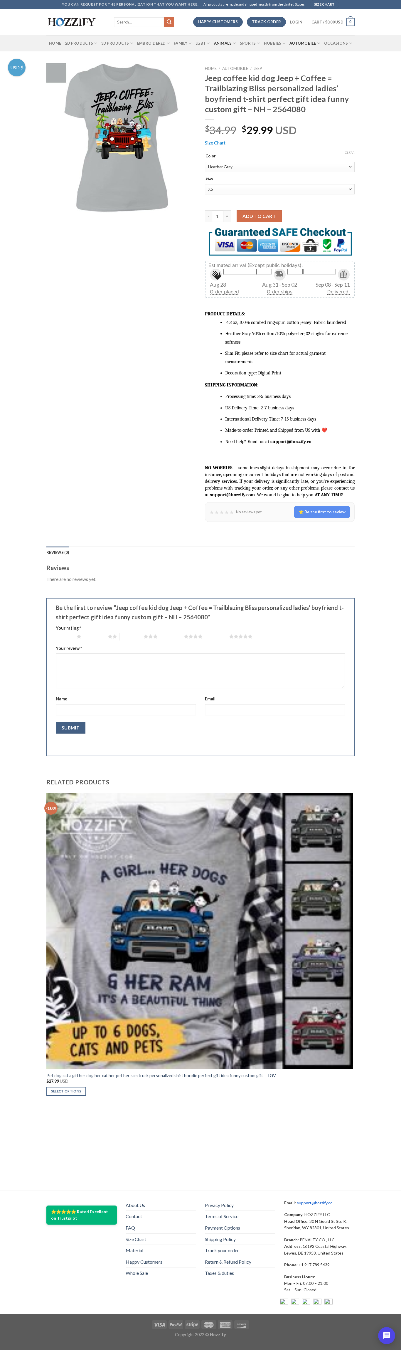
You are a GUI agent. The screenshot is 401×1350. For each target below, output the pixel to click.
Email (210, 698)
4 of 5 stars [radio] (172, 636)
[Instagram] (295, 1303)
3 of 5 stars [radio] (132, 636)
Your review (69, 648)
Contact (134, 1216)
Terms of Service (221, 1216)
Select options (66, 1091)
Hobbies (273, 43)
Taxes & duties (219, 1273)
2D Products (79, 43)
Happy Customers (144, 1262)
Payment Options (222, 1227)
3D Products (115, 43)
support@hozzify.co (315, 1202)
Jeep (258, 68)
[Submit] (169, 22)
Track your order (222, 1250)
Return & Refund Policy (228, 1262)
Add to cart (259, 216)
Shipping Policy (220, 1239)
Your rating (68, 628)
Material (134, 1250)
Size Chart (215, 142)
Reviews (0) (57, 552)
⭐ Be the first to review (322, 511)
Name (61, 698)
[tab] (57, 552)
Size (209, 178)
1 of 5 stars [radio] (65, 636)
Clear (350, 152)
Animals (223, 43)
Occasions (336, 43)
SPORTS (248, 43)
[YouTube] (306, 1303)
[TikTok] (328, 1303)
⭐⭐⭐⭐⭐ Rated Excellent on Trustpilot (79, 1214)
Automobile (302, 43)
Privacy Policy (219, 1205)
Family (181, 43)
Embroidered (151, 43)
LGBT (201, 43)
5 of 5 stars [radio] (217, 636)
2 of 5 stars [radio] (96, 636)
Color (210, 156)
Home (55, 43)
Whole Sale (137, 1273)
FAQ (130, 1227)
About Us (135, 1205)
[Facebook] (284, 1303)
